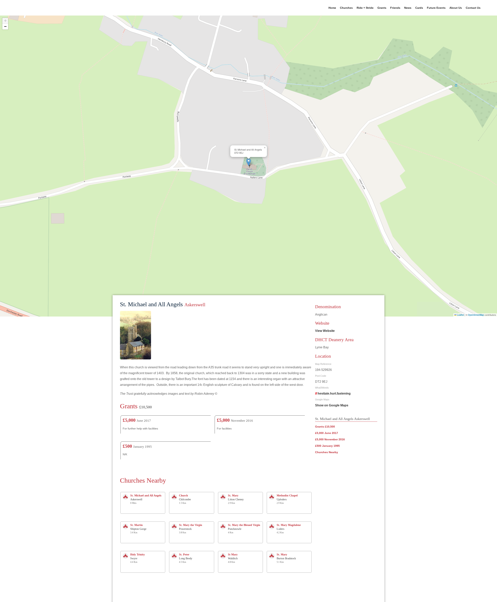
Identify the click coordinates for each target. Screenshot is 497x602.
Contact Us (473, 7)
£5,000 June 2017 (326, 433)
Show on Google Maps (331, 405)
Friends (395, 7)
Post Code (320, 376)
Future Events (436, 7)
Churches (346, 7)
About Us (455, 7)
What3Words (322, 387)
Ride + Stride (365, 7)
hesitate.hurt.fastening (334, 393)
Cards (419, 7)
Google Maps (322, 399)
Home (332, 7)
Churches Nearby (326, 452)
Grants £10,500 (325, 426)
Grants (381, 7)
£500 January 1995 (327, 445)
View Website (325, 330)
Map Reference (323, 364)
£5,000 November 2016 (330, 439)
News (407, 7)
